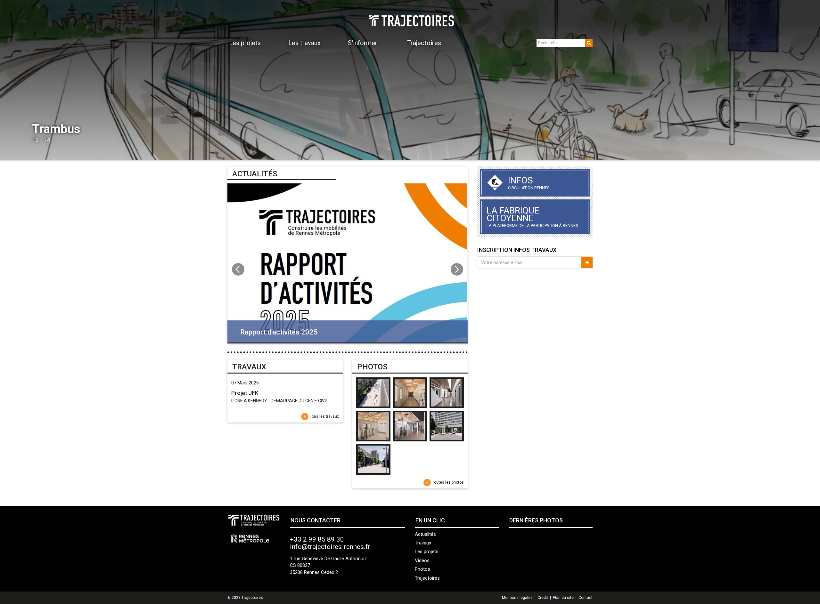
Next (812, 80)
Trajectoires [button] (424, 43)
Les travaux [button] (304, 43)
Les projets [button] (245, 43)
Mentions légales (517, 597)
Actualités (425, 534)
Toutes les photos (448, 482)
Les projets (427, 551)
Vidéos (422, 560)
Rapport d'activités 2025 (279, 332)
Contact (585, 597)
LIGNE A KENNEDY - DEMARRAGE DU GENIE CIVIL (279, 400)
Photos (422, 569)
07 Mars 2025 (245, 382)
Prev (8, 80)
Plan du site (563, 597)
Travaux (423, 543)
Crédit (542, 597)
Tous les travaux (324, 416)
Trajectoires (427, 578)
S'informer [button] (362, 43)
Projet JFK (244, 393)
